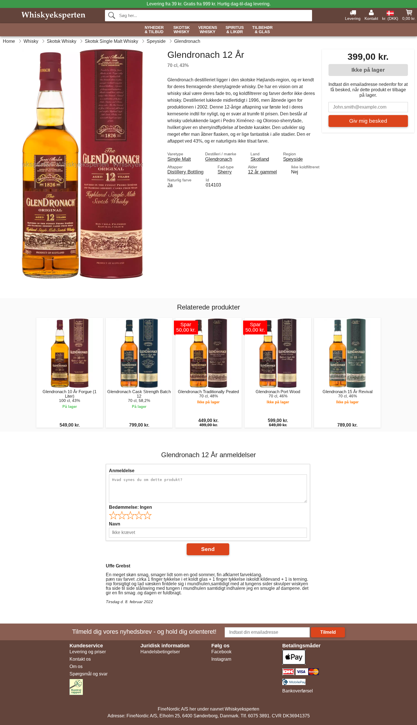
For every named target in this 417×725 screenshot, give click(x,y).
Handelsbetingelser (160, 651)
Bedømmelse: (130, 507)
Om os (76, 666)
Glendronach (218, 159)
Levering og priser (88, 651)
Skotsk (181, 29)
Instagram (221, 659)
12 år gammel (262, 172)
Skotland (259, 159)
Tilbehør (262, 29)
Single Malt (179, 159)
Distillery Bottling (185, 172)
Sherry (225, 172)
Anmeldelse (121, 470)
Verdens (207, 29)
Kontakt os (80, 659)
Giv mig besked (368, 121)
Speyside (293, 159)
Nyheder (154, 29)
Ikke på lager (368, 70)
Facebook (221, 651)
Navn (114, 524)
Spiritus (235, 29)
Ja (169, 185)
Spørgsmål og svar (89, 673)
